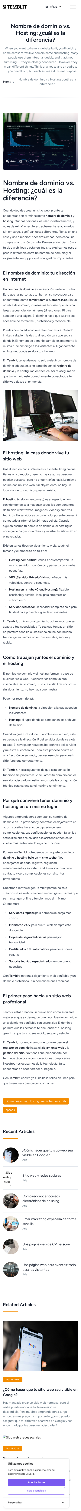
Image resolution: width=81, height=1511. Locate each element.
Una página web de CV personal (46, 1244)
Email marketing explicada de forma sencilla (49, 1221)
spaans (10, 1110)
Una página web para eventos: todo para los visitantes (49, 1267)
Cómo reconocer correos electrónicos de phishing (41, 1198)
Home (7, 81)
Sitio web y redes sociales (41, 1175)
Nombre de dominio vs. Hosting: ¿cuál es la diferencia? (44, 82)
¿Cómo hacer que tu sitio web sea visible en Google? (47, 1152)
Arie (13, 161)
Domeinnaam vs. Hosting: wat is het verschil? (36, 1101)
